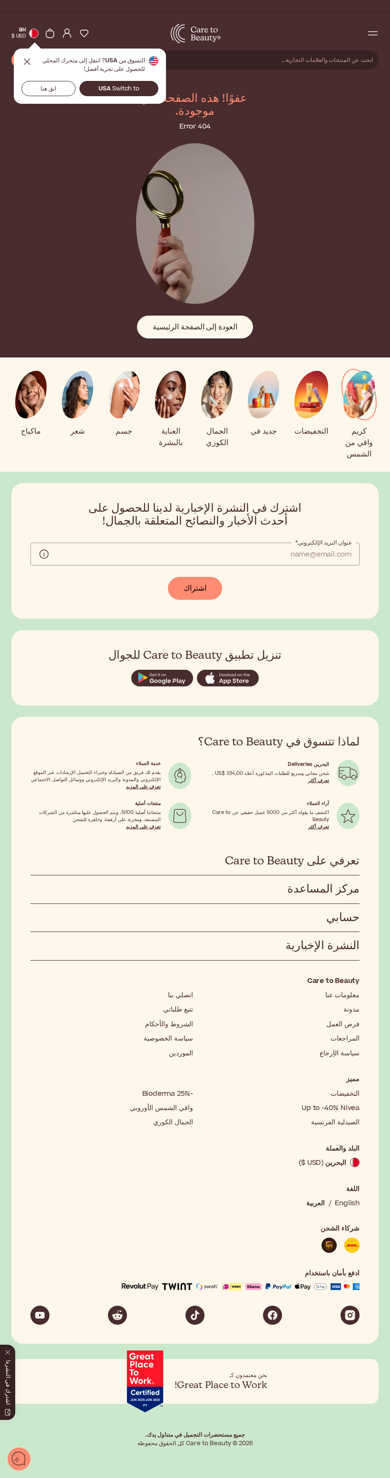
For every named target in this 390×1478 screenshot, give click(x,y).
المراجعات (345, 1038)
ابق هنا (48, 88)
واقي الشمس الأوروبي (161, 1108)
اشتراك (195, 588)
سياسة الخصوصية (168, 1038)
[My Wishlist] (84, 33)
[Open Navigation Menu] (373, 33)
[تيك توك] (195, 1315)
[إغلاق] (7, 1350)
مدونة (351, 1009)
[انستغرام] (350, 1315)
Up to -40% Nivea (331, 1108)
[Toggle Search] (355, 33)
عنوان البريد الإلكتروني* (323, 542)
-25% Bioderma (167, 1094)
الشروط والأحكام (169, 1024)
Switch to (118, 88)
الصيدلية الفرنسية (335, 1122)
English (347, 1203)
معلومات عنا (342, 995)
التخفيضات (345, 1094)
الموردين (181, 1053)
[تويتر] (117, 1315)
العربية (315, 1203)
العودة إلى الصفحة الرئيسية (195, 327)
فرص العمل (343, 1024)
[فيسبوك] (272, 1315)
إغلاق (27, 62)
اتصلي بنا (180, 995)
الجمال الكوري (173, 1122)
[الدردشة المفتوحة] (19, 1459)
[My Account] (67, 33)
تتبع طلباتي (178, 1009)
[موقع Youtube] (39, 1315)
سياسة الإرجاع (340, 1053)
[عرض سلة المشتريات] (50, 33)
